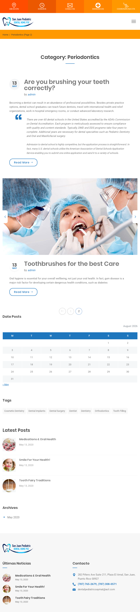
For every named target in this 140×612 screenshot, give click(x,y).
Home (5, 34)
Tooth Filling (119, 411)
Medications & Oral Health (37, 439)
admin (31, 94)
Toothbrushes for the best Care (71, 263)
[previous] (5, 216)
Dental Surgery (57, 411)
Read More (25, 162)
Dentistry (86, 411)
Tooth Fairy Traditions (35, 480)
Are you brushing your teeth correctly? (66, 84)
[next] (134, 216)
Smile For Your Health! (34, 460)
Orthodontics (102, 411)
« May (6, 384)
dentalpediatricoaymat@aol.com (96, 589)
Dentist (73, 411)
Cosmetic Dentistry (14, 411)
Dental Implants (37, 411)
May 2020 (13, 517)
